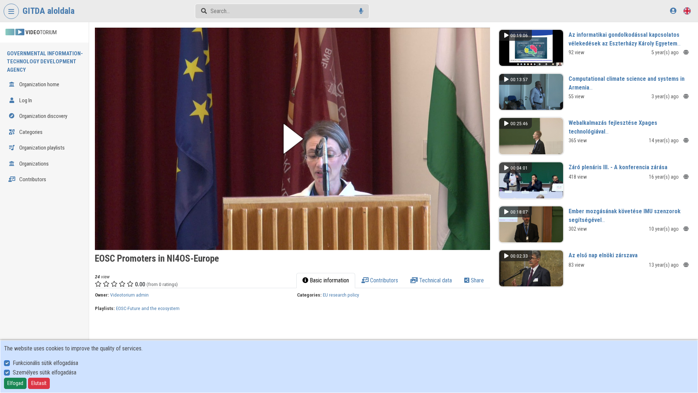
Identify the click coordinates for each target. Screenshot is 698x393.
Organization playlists (41, 147)
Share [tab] (476, 280)
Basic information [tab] (328, 280)
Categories (30, 132)
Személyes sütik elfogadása (44, 372)
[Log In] (673, 11)
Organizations (33, 163)
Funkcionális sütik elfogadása (45, 363)
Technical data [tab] (435, 280)
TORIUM (41, 32)
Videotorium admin (129, 295)
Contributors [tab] (383, 280)
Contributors (32, 179)
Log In (25, 100)
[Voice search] (361, 11)
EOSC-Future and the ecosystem (148, 308)
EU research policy (341, 295)
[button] (292, 139)
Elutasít (39, 383)
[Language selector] (687, 11)
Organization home (38, 84)
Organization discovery (42, 116)
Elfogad (15, 383)
